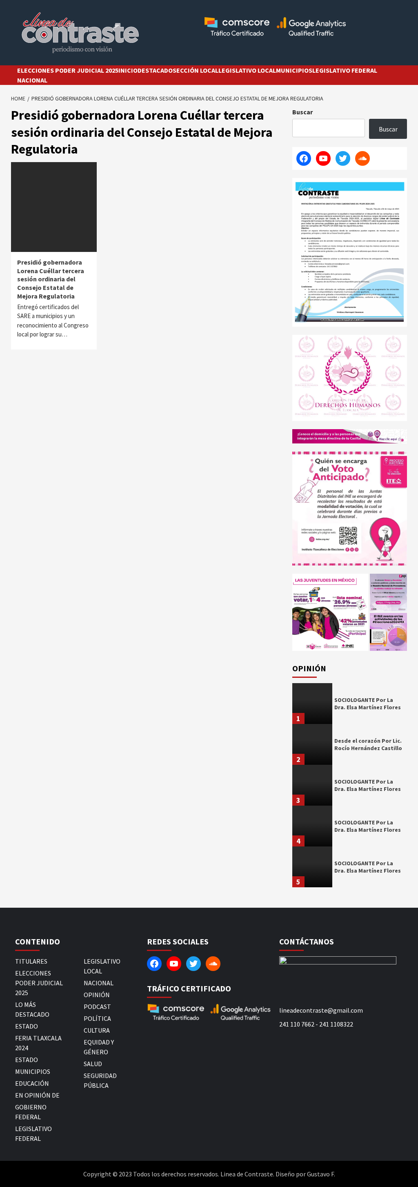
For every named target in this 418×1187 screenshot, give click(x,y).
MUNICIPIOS (294, 70)
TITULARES (31, 961)
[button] (330, 612)
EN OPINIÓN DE (37, 1095)
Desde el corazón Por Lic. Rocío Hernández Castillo (368, 744)
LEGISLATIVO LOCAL (247, 70)
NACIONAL (32, 80)
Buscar (302, 112)
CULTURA (97, 1030)
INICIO (128, 70)
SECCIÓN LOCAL (195, 70)
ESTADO (26, 1026)
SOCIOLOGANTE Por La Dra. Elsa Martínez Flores (367, 703)
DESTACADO (155, 70)
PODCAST (97, 1006)
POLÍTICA (97, 1018)
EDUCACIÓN (32, 1083)
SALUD (93, 1064)
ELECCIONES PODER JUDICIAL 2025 (67, 70)
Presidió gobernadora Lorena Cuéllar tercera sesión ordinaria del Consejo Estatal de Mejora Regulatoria (50, 279)
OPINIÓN (97, 995)
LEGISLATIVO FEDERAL (344, 70)
